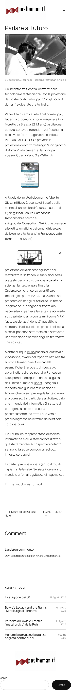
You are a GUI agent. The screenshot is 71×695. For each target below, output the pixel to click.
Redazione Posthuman (44, 79)
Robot (38, 383)
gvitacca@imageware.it (48, 474)
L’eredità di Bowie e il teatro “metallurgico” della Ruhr (23, 622)
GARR (43, 223)
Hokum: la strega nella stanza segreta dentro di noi (25, 636)
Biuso (31, 352)
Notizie (62, 79)
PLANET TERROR (53, 512)
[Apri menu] (64, 10)
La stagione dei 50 (17, 597)
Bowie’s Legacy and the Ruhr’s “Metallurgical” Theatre (26, 609)
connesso (25, 556)
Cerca (3, 678)
